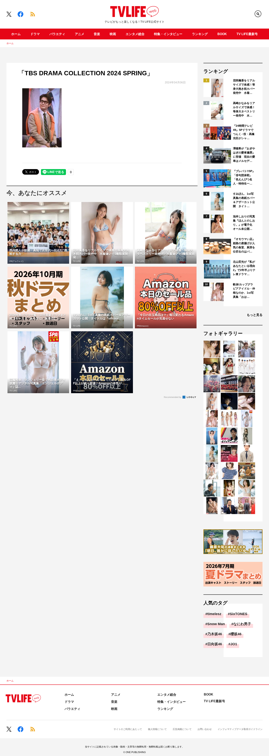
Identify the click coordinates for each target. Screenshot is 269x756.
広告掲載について (182, 729)
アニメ (79, 34)
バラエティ (57, 34)
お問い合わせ (205, 729)
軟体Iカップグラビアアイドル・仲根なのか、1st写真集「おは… (244, 290)
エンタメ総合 (135, 34)
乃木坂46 (214, 634)
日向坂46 (214, 644)
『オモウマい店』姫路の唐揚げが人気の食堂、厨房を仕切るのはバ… (244, 245)
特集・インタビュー (168, 34)
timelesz (214, 614)
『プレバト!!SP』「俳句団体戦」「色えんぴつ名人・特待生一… (244, 177)
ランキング (200, 34)
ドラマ (35, 34)
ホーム (16, 34)
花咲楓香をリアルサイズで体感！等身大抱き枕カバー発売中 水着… (244, 86)
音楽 (97, 34)
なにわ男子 (242, 624)
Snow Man (216, 624)
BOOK (222, 34)
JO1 (233, 644)
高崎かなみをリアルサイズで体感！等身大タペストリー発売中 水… (244, 109)
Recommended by (173, 397)
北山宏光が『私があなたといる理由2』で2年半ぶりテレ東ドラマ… (244, 268)
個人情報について (157, 729)
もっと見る (255, 315)
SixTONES (238, 614)
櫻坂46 (235, 634)
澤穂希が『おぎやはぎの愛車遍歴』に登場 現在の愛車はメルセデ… (244, 154)
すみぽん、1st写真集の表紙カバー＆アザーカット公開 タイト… (244, 200)
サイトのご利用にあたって (128, 729)
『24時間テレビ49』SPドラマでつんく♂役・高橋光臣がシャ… (243, 132)
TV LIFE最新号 (247, 34)
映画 (113, 34)
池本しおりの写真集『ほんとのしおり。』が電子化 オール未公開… (244, 222)
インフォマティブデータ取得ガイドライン (240, 729)
